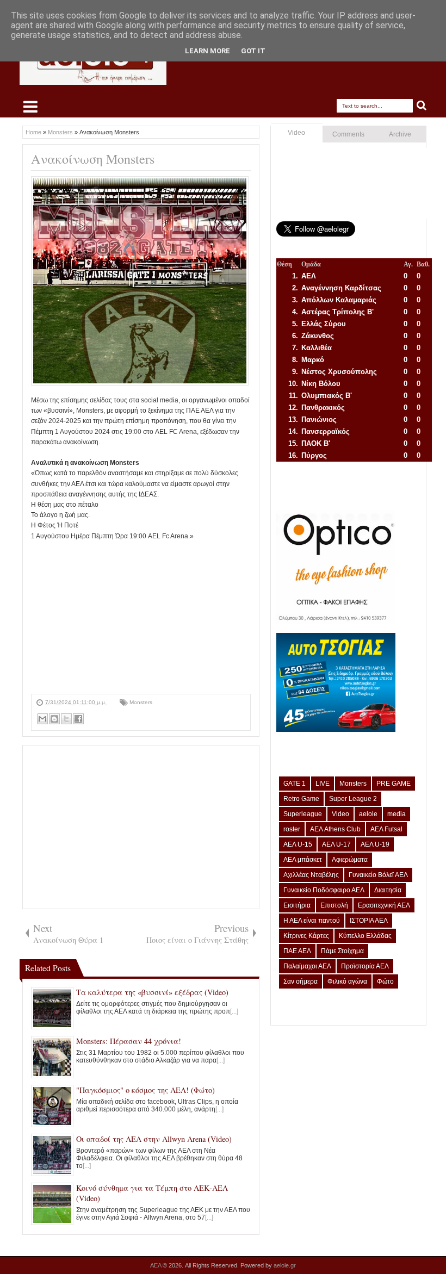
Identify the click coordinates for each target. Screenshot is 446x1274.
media (396, 814)
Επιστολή (334, 905)
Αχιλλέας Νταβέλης (311, 875)
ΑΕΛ (156, 1265)
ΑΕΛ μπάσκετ (302, 859)
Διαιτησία (387, 890)
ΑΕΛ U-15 (297, 844)
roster (291, 829)
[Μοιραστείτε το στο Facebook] (78, 718)
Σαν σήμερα (300, 981)
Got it (253, 51)
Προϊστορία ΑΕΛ (365, 966)
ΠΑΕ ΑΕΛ (297, 951)
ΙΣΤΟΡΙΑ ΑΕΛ (369, 920)
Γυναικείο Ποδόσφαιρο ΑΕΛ (323, 890)
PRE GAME (393, 783)
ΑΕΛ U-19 (375, 844)
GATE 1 (294, 783)
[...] (234, 1011)
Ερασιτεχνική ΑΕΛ (384, 905)
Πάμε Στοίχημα (342, 951)
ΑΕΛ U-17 (336, 844)
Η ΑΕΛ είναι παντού (311, 920)
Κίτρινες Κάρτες (306, 936)
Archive (400, 134)
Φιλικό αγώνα (347, 981)
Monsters (140, 702)
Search (421, 105)
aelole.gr (285, 1265)
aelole (368, 814)
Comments (348, 134)
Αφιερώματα (350, 859)
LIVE (322, 783)
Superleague (302, 814)
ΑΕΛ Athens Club (335, 829)
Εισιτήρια (297, 905)
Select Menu (30, 106)
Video (296, 132)
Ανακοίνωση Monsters (92, 158)
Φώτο (385, 981)
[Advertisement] (141, 618)
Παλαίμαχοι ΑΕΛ (307, 966)
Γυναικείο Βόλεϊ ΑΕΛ (378, 875)
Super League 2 (353, 799)
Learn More (207, 51)
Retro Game (301, 799)
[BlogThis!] (54, 718)
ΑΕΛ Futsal (386, 829)
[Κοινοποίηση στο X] (66, 718)
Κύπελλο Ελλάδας (365, 936)
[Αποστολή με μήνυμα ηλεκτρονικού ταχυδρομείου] (42, 718)
